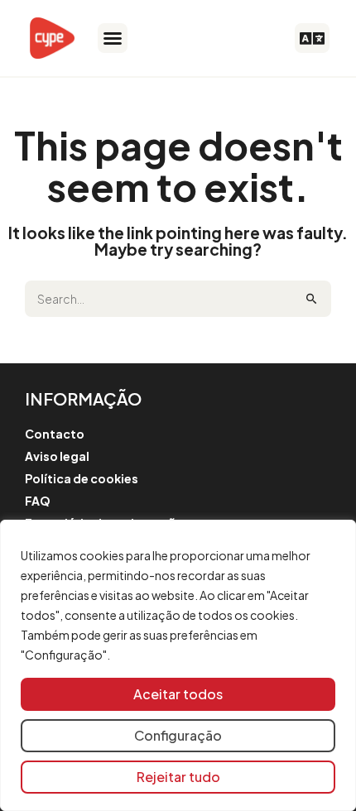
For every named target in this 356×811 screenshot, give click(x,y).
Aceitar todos (178, 694)
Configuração (178, 735)
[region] (178, 665)
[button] (112, 38)
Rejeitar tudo (178, 776)
